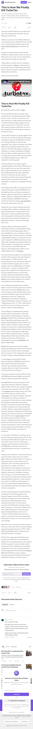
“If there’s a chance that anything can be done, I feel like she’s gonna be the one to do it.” (12, 656)
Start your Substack (12, 721)
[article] (16, 656)
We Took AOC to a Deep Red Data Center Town (12, 652)
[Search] (30, 646)
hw (5, 619)
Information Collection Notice (21, 706)
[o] (29, 653)
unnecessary (5, 396)
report (8, 359)
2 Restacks (18, 587)
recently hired (19, 416)
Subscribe (23, 2)
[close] (28, 671)
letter (2, 459)
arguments (7, 391)
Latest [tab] (7, 646)
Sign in (29, 2)
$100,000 (4, 318)
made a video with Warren (9, 46)
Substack (8, 725)
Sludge (16, 65)
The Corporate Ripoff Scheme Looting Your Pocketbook (11, 666)
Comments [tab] (5, 604)
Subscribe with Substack (17, 700)
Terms (23, 715)
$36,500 (22, 340)
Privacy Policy (17, 707)
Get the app (24, 721)
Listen (29, 23)
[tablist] (8, 604)
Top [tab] (3, 646)
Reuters (21, 251)
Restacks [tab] (12, 604)
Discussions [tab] (14, 646)
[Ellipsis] (31, 619)
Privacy (19, 715)
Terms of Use (25, 704)
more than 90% (25, 201)
